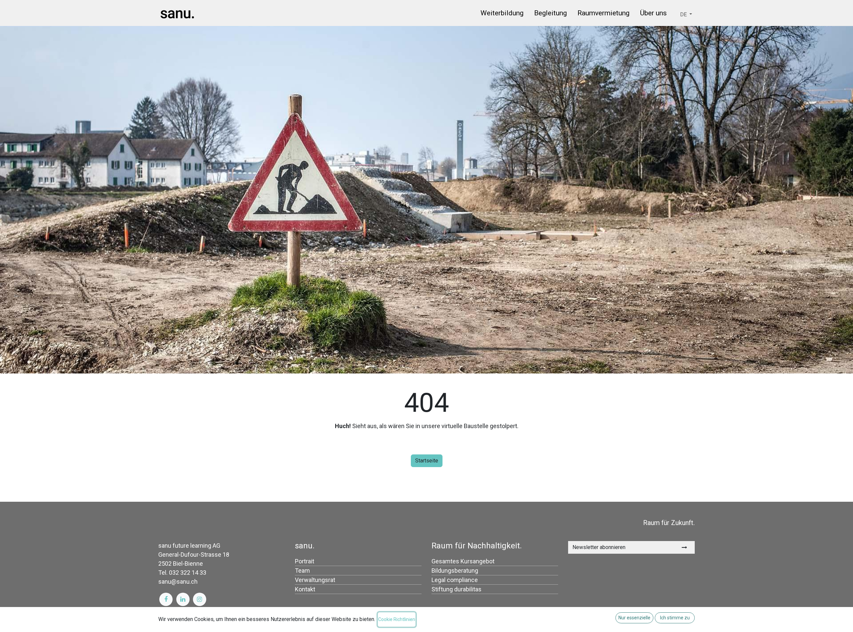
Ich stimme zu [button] (675, 617)
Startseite (426, 460)
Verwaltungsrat (315, 579)
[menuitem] (502, 14)
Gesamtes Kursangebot (462, 561)
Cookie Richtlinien (396, 619)
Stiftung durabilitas (456, 589)
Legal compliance (454, 579)
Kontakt (305, 589)
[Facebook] (166, 599)
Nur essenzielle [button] (634, 617)
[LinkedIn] (183, 599)
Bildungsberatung (454, 570)
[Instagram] (199, 599)
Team (302, 570)
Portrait (304, 561)
